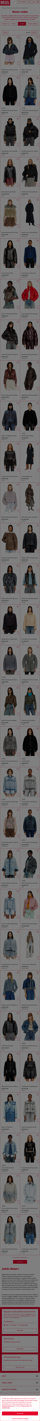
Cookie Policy (6, 1407)
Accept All (20, 1413)
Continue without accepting (20, 1418)
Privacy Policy (25, 1406)
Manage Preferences (8, 1406)
